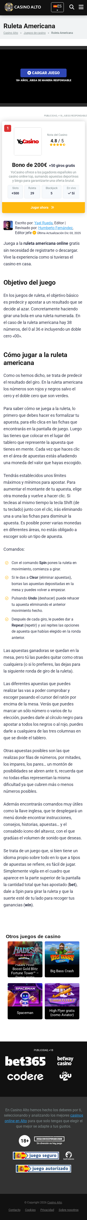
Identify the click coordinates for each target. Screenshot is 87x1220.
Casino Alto (10, 33)
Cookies (30, 1210)
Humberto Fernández (55, 228)
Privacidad (47, 1210)
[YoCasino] (28, 154)
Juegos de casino (35, 33)
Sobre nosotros (69, 1210)
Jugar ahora (39, 207)
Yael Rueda (43, 223)
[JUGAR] (25, 952)
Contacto (14, 1210)
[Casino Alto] (29, 6)
